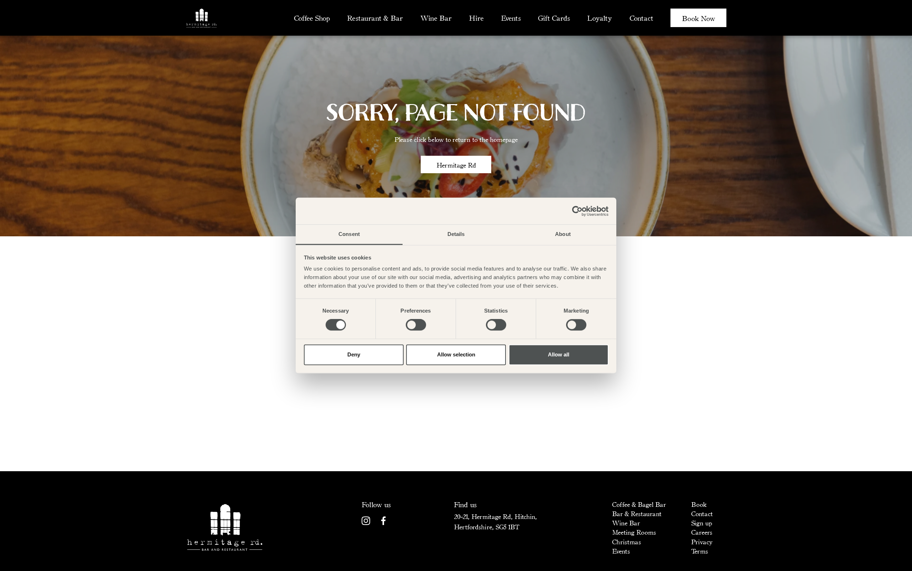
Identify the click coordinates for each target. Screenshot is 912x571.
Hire (476, 17)
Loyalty (599, 17)
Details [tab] (456, 234)
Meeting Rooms (634, 532)
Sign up (701, 522)
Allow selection (456, 354)
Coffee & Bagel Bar (639, 504)
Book (698, 504)
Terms (699, 550)
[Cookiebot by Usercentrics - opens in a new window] (577, 211)
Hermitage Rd (456, 164)
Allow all (558, 354)
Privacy (701, 541)
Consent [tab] (349, 234)
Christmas (626, 541)
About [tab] (563, 234)
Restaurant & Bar (375, 17)
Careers (701, 532)
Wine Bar (435, 17)
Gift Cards (554, 17)
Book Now (698, 18)
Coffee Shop (312, 17)
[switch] (416, 325)
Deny (353, 354)
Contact (641, 17)
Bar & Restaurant (636, 513)
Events (510, 17)
